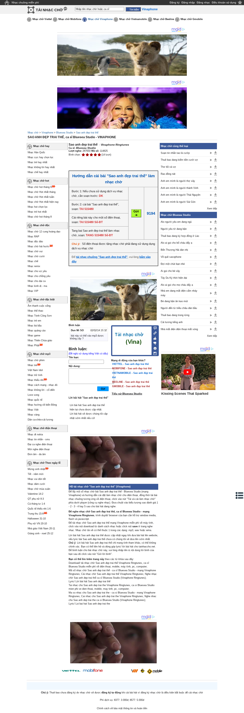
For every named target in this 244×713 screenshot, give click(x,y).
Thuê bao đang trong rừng (175, 315)
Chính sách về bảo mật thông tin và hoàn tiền (122, 708)
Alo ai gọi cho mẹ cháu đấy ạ (177, 284)
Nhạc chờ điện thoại (45, 428)
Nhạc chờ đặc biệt (44, 299)
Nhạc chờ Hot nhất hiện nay (43, 201)
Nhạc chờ (33, 132)
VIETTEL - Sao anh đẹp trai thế (130, 364)
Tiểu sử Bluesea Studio (127, 393)
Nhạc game (34, 335)
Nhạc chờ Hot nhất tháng (41, 192)
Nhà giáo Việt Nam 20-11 (41, 528)
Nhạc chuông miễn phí (25, 2)
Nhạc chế (33, 261)
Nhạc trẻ (32, 365)
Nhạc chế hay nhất (38, 172)
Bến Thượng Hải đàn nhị (174, 249)
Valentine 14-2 (35, 493)
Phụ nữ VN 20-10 (37, 523)
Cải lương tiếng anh (172, 322)
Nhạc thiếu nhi (35, 380)
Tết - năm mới (35, 474)
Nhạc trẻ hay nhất (37, 162)
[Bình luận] (154, 327)
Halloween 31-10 (37, 518)
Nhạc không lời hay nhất (41, 167)
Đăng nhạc (203, 2)
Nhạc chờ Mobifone (69, 19)
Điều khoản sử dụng (224, 2)
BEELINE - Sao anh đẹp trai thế (130, 381)
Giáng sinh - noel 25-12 (40, 533)
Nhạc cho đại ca (37, 281)
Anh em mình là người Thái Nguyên (180, 194)
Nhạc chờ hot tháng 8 (40, 216)
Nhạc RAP (33, 236)
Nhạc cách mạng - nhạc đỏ (42, 385)
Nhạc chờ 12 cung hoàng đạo (44, 231)
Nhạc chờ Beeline (163, 19)
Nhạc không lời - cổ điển (41, 389)
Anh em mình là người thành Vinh (179, 188)
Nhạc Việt (33, 409)
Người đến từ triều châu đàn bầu (179, 308)
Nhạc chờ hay (41, 146)
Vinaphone (47, 132)
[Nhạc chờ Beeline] (142, 671)
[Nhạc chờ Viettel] (71, 671)
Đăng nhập (188, 2)
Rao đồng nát (168, 173)
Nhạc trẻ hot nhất (37, 211)
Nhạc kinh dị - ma (37, 286)
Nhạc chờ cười (36, 256)
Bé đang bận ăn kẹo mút (174, 301)
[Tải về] (215, 152)
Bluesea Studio (64, 132)
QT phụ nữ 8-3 (36, 498)
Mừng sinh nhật (36, 469)
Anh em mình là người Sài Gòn (178, 201)
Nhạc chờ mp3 (41, 354)
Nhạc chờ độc (41, 225)
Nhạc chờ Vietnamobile (133, 19)
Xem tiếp (212, 208)
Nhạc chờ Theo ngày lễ (46, 462)
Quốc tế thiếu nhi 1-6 (39, 508)
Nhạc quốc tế (35, 399)
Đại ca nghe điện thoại (40, 444)
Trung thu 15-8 (36, 513)
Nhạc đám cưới (36, 484)
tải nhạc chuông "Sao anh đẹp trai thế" (102, 256)
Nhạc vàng (33, 414)
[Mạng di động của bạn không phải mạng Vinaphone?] (144, 149)
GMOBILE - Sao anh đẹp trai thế (131, 386)
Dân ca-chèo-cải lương (40, 419)
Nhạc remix (34, 266)
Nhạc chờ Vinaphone (100, 19)
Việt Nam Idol (35, 370)
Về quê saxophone (171, 256)
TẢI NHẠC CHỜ (49, 10)
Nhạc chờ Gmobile (192, 19)
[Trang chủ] (7, 2)
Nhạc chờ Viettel (42, 19)
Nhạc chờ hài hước (38, 246)
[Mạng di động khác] (154, 332)
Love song (33, 394)
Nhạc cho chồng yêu (39, 276)
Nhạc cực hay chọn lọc (40, 157)
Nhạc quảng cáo (37, 330)
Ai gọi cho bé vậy (170, 271)
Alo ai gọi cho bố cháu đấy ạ (176, 242)
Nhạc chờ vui (35, 251)
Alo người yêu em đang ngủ (176, 221)
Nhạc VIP (33, 291)
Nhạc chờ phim (36, 360)
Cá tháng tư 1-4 (36, 503)
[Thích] (154, 337)
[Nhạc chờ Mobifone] (93, 671)
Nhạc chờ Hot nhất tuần (41, 196)
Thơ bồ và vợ (168, 166)
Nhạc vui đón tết (37, 479)
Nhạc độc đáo (35, 241)
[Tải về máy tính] (154, 352)
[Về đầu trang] (240, 709)
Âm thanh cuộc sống (39, 305)
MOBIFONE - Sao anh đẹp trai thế (132, 368)
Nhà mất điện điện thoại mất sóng (179, 329)
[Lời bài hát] (154, 347)
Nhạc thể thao (35, 310)
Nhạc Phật (33, 345)
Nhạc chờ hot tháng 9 (40, 187)
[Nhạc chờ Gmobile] (154, 671)
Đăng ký (175, 2)
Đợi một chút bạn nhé (173, 263)
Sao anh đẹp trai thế (87, 132)
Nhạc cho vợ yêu (37, 271)
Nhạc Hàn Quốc (36, 152)
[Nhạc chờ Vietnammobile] (134, 671)
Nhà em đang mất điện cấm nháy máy (179, 293)
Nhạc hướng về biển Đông (42, 404)
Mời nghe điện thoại (39, 449)
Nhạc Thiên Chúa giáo (40, 340)
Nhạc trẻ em (34, 320)
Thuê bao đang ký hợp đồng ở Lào (180, 235)
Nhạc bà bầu (35, 325)
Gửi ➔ (136, 213)
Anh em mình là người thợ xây (178, 180)
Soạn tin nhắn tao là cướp (175, 153)
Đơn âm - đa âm (37, 454)
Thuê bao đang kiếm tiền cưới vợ (179, 159)
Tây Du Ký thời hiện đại (174, 277)
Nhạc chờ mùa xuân (39, 488)
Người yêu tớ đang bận (174, 228)
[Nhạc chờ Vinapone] (117, 672)
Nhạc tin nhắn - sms (39, 439)
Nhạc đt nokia (35, 434)
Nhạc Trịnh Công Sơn (40, 315)
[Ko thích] (154, 342)
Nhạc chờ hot (41, 180)
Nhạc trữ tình (35, 375)
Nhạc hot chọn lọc (38, 206)
